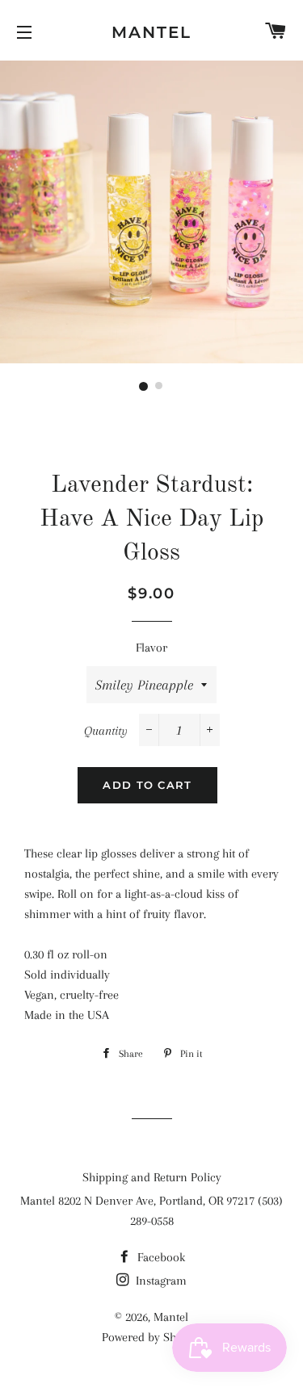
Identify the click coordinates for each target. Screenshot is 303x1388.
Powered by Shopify (152, 1337)
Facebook (159, 1257)
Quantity (106, 730)
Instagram (160, 1280)
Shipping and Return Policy (151, 1177)
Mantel (151, 32)
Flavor (151, 647)
